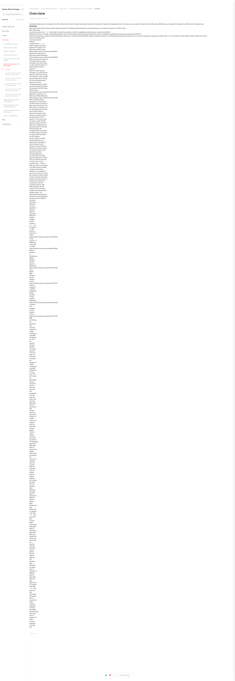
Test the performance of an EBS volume (12, 111)
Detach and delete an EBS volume (11, 59)
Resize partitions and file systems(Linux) (11, 100)
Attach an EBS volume (10, 47)
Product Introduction (8, 26)
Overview (7, 69)
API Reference (6, 124)
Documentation (33, 8)
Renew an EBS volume (10, 55)
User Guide (5, 40)
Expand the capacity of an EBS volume (12, 64)
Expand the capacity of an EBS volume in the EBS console (13, 73)
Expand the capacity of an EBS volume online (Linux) (13, 79)
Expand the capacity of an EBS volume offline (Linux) (13, 84)
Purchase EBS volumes (10, 44)
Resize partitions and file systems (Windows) (11, 105)
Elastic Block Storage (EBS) (11, 9)
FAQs (3, 120)
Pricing (4, 35)
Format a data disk (9, 51)
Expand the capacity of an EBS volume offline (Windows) (13, 95)
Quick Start (5, 31)
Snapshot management (11, 115)
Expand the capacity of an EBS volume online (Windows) (13, 89)
